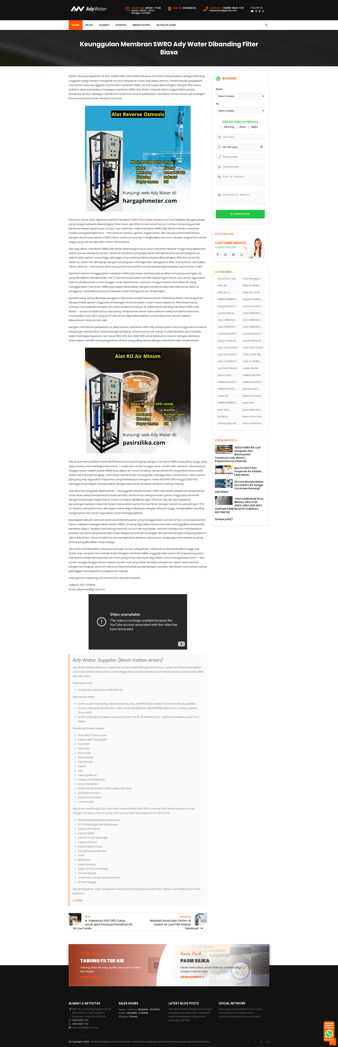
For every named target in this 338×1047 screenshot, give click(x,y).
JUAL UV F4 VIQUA (253, 347)
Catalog (77, 900)
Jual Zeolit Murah (227, 368)
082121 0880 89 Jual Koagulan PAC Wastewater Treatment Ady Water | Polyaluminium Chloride (237, 454)
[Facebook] (249, 1041)
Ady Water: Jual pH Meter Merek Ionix (229, 278)
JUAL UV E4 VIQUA (228, 347)
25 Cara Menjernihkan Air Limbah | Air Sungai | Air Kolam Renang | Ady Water (239, 487)
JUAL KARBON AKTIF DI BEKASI (254, 320)
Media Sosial (141, 25)
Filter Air (222, 285)
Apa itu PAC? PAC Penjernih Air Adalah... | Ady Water (248, 471)
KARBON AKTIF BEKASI (254, 375)
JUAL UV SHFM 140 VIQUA (229, 361)
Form (219, 89)
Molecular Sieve (252, 395)
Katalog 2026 (166, 25)
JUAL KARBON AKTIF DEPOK (229, 320)
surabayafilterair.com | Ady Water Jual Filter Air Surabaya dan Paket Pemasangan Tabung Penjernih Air (150, 1041)
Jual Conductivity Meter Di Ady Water (254, 306)
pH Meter (223, 416)
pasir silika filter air (253, 409)
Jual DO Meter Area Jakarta (229, 313)
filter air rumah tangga (254, 292)
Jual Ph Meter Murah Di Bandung (254, 340)
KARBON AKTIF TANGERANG (229, 389)
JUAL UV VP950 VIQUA (254, 361)
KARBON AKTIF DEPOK (229, 382)
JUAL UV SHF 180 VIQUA (254, 354)
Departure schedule (240, 122)
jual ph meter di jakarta (229, 340)
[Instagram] (255, 1041)
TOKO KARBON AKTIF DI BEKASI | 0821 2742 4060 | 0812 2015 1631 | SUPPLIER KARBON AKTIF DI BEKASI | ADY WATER (239, 505)
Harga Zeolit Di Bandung (229, 306)
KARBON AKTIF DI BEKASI (254, 382)
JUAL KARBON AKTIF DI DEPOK (229, 326)
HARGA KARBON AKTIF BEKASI (229, 299)
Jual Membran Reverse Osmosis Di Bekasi (229, 333)
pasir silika (223, 409)
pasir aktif (248, 402)
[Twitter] (261, 1041)
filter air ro (224, 292)
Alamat (104, 25)
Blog (89, 25)
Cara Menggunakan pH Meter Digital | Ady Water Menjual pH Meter (254, 278)
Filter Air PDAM (251, 285)
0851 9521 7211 (80, 1020)
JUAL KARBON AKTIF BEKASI (254, 313)
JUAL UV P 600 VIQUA (229, 354)
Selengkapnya (90, 977)
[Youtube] (268, 1041)
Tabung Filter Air (227, 423)
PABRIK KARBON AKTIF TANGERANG (229, 402)
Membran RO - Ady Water (254, 389)
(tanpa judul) (224, 519)
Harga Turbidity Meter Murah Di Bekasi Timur (254, 299)
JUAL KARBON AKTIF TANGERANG (254, 326)
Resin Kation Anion (253, 416)
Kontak (121, 25)
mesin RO (223, 395)
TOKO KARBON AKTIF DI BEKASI (254, 423)
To (217, 104)
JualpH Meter (250, 368)
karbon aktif (224, 375)
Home (75, 25)
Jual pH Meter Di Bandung (254, 333)
